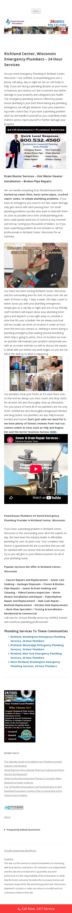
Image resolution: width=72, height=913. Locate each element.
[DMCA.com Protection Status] (13, 808)
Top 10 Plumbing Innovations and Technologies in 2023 (33, 786)
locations (8, 859)
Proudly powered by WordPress (20, 850)
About (7, 817)
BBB (53, 432)
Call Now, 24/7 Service (38, 909)
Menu (36, 11)
